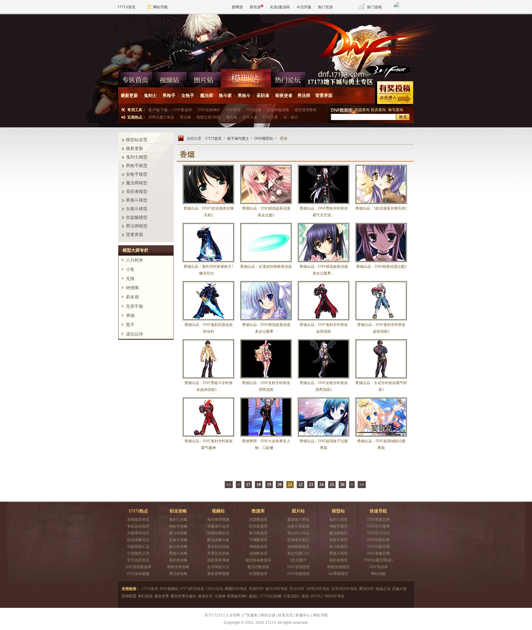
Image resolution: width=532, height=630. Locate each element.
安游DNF (256, 589)
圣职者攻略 (178, 560)
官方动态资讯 (138, 560)
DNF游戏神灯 (209, 110)
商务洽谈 (267, 615)
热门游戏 (374, 7)
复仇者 (231, 117)
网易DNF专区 (236, 589)
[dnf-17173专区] (266, 41)
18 (258, 484)
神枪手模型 (338, 526)
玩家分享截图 (298, 526)
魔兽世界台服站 (183, 596)
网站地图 (378, 574)
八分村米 (134, 260)
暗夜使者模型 (338, 567)
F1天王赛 (270, 117)
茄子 (130, 325)
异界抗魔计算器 (161, 117)
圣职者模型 (136, 191)
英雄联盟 (129, 596)
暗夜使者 (283, 95)
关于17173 (213, 615)
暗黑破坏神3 (237, 596)
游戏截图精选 (298, 546)
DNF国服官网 (378, 519)
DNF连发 (253, 110)
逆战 (305, 596)
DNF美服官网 (378, 553)
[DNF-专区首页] (135, 78)
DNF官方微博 (378, 526)
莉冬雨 (132, 297)
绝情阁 (132, 288)
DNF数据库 (182, 110)
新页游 (255, 7)
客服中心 (303, 615)
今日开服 (303, 7)
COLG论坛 (214, 589)
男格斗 (244, 95)
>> (361, 484)
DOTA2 (316, 596)
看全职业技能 (218, 546)
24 (321, 484)
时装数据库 (258, 574)
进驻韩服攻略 (278, 110)
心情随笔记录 (138, 553)
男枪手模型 (136, 165)
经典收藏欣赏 (218, 533)
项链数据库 (258, 546)
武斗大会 (250, 117)
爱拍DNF (366, 589)
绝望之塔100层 (208, 117)
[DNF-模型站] (246, 78)
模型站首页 (136, 140)
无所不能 (134, 306)
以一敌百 (291, 117)
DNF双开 (233, 110)
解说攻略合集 (218, 540)
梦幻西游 (145, 596)
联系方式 (285, 615)
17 (248, 484)
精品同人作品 (298, 533)
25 (332, 484)
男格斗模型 (136, 200)
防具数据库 (258, 526)
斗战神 (219, 596)
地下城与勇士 (238, 138)
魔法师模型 (136, 183)
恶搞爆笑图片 (298, 540)
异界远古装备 (218, 553)
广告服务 (250, 615)
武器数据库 (258, 519)
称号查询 (395, 110)
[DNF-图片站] (204, 78)
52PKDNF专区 (318, 589)
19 (269, 484)
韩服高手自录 (218, 526)
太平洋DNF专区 (344, 589)
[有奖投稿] (394, 93)
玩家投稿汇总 (138, 546)
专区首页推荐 (138, 526)
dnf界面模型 (338, 574)
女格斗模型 (136, 209)
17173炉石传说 (192, 589)
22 (300, 484)
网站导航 (160, 7)
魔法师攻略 (178, 533)
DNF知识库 (378, 567)
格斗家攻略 (178, 546)
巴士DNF (296, 589)
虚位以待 (134, 334)
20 (279, 484)
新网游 (237, 7)
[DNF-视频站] (169, 78)
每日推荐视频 (218, 519)
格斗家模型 (338, 546)
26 (342, 484)
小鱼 (130, 269)
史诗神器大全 (218, 567)
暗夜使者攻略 (178, 567)
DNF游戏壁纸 (298, 567)
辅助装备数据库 (258, 560)
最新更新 (129, 95)
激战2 (253, 596)
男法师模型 (136, 226)
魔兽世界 (161, 596)
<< (228, 484)
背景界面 (323, 95)
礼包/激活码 (280, 7)
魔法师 (206, 95)
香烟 (130, 315)
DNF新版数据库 (138, 567)
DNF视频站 (169, 589)
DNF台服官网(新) (378, 560)
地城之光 (383, 589)
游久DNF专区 (276, 589)
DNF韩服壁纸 (298, 574)
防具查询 (379, 110)
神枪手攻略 (178, 526)
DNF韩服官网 (378, 540)
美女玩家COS (298, 553)
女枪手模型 (136, 174)
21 (290, 484)
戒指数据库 (258, 553)
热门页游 (325, 7)
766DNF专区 (334, 596)
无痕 (130, 278)
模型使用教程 (306, 110)
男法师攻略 (178, 574)
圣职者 (262, 95)
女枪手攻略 (178, 540)
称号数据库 (258, 533)
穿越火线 (399, 589)
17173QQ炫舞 (271, 596)
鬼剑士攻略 (178, 519)
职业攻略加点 (138, 540)
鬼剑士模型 (136, 157)
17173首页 (126, 7)
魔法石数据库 (258, 567)
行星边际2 (291, 596)
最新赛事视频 (218, 574)
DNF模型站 (263, 138)
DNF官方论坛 (378, 533)
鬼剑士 (150, 95)
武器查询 (362, 110)
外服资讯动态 (138, 533)
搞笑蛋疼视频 (218, 560)
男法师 (303, 95)
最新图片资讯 (298, 519)
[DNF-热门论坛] (288, 78)
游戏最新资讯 (138, 519)
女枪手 (187, 95)
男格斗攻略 (178, 553)
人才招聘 (232, 615)
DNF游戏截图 (138, 574)
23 (311, 484)
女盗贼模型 (136, 217)
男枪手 (169, 95)
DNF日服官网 (378, 546)
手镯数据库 (258, 540)
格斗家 (225, 95)
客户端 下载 (158, 110)
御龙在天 (205, 596)
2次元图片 (298, 560)
